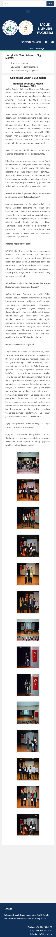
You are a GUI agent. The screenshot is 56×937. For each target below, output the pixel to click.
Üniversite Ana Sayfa (31, 42)
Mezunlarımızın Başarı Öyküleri (24, 70)
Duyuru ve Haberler (19, 63)
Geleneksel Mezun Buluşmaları (24, 67)
